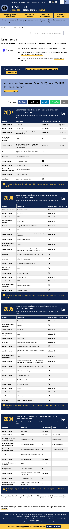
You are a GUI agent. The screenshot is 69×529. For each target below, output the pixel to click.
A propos (22, 2)
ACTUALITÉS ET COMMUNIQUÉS (61, 15)
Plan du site (26, 516)
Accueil (14, 2)
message (4, 509)
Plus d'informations (11, 91)
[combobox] (48, 33)
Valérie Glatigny (40, 20)
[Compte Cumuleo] (62, 2)
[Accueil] (2, 28)
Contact (44, 2)
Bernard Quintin (49, 22)
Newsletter (35, 2)
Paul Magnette (60, 20)
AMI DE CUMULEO (53, 527)
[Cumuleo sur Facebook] (50, 2)
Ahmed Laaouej (27, 22)
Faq (28, 2)
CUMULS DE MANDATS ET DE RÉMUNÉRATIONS (11, 15)
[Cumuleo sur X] (53, 2)
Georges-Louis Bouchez (16, 20)
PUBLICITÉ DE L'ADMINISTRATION (45, 15)
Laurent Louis (38, 22)
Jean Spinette (29, 20)
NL (66, 2)
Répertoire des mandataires (11, 28)
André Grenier (50, 20)
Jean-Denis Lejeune (15, 22)
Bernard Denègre (60, 22)
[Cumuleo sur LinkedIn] (56, 2)
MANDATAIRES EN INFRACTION (29, 15)
